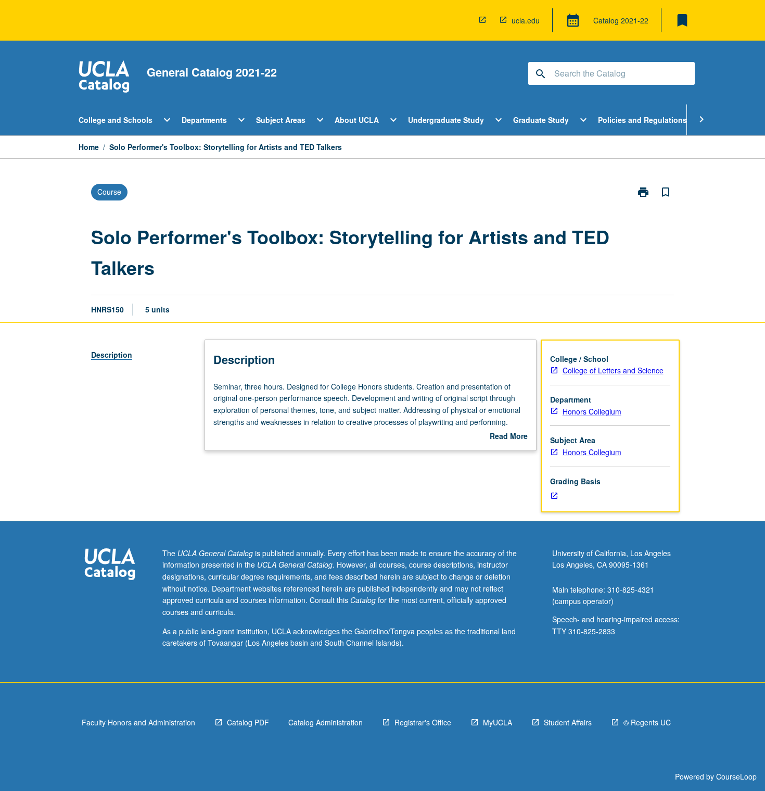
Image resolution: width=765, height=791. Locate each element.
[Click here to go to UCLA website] (110, 565)
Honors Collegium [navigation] (592, 411)
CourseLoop (736, 776)
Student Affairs (568, 722)
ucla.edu (526, 20)
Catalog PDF (248, 722)
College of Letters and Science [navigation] (613, 370)
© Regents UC (647, 722)
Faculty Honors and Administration (138, 722)
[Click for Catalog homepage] (104, 78)
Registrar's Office (422, 722)
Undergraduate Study (446, 120)
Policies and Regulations (642, 120)
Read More (509, 436)
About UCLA (357, 120)
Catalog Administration (325, 722)
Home (89, 147)
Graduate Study (541, 120)
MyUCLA (497, 722)
